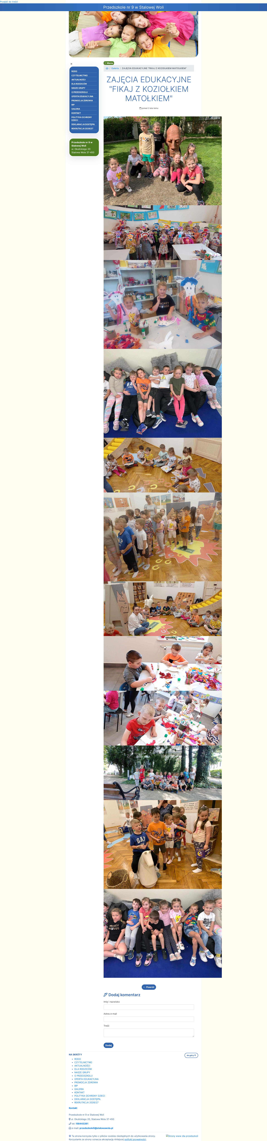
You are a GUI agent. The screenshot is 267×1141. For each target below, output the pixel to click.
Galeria (115, 68)
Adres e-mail (110, 1013)
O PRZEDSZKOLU (79, 92)
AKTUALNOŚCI (78, 79)
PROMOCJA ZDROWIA (82, 100)
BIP (73, 104)
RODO (74, 71)
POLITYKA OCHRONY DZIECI (81, 118)
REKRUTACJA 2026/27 (82, 128)
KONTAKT (76, 113)
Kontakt (73, 1108)
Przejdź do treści (9, 1)
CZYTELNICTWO (79, 75)
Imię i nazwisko (112, 1001)
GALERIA (75, 109)
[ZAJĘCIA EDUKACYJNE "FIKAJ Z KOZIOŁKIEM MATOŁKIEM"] (163, 160)
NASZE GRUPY (78, 88)
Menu (109, 63)
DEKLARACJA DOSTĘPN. (83, 124)
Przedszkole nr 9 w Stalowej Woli (133, 7)
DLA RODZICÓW (79, 84)
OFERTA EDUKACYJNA (82, 96)
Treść (106, 1025)
